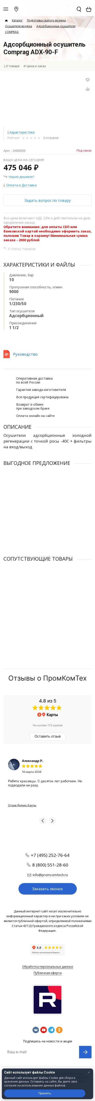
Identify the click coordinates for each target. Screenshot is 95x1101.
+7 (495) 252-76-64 (50, 855)
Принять (45, 1093)
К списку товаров (22, 249)
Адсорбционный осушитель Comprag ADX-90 (35, 506)
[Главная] (6, 20)
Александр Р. (32, 761)
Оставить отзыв (48, 736)
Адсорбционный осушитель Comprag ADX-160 (36, 602)
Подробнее (47, 541)
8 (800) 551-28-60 (50, 865)
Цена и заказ (36, 66)
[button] (42, 820)
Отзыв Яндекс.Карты (22, 805)
